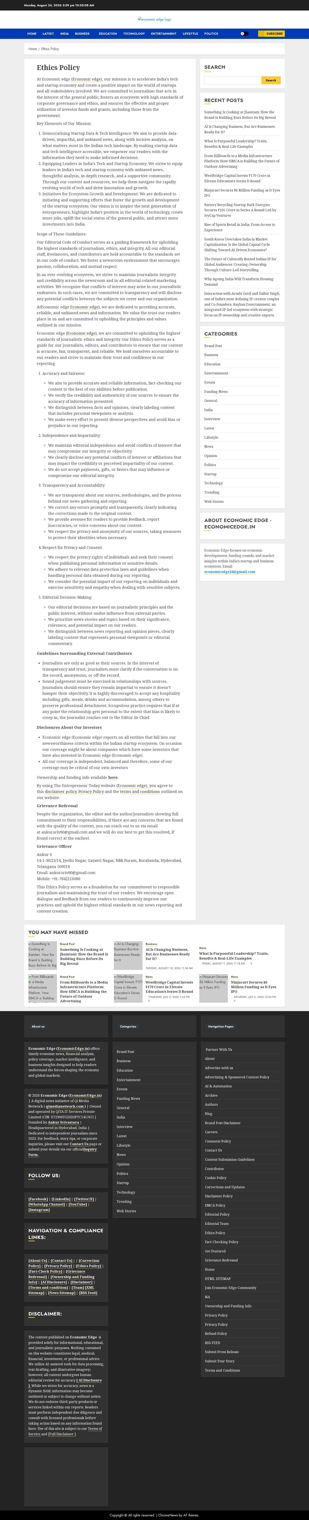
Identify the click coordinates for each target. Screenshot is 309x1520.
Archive (211, 1095)
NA (207, 1297)
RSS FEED (212, 1342)
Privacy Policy (91, 791)
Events (209, 382)
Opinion (210, 455)
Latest (48, 34)
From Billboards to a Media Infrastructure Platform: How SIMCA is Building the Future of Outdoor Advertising (241, 161)
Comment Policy (218, 1141)
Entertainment (164, 34)
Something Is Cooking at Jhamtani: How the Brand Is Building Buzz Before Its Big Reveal (240, 115)
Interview (212, 419)
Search (214, 67)
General (210, 400)
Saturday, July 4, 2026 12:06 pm (255, 997)
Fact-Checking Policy (221, 1242)
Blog (208, 1113)
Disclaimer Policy (219, 1196)
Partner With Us (218, 1049)
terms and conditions (140, 791)
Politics (211, 34)
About (210, 1058)
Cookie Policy (215, 1177)
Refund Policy (216, 1333)
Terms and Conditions (222, 1370)
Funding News (216, 391)
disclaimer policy (61, 791)
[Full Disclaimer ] (62, 1434)
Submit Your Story (219, 1361)
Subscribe (275, 34)
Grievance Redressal (221, 1260)
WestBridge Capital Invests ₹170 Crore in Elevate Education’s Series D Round (169, 987)
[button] (253, 34)
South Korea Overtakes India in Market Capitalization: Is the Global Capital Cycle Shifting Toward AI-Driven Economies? (237, 244)
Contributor (214, 1168)
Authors (211, 1104)
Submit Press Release (222, 1352)
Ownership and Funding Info (228, 1306)
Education (108, 34)
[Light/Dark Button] (244, 34)
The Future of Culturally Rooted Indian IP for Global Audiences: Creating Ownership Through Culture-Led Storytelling (240, 264)
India (64, 34)
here (113, 777)
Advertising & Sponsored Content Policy (237, 1077)
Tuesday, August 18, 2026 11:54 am (169, 968)
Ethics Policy (215, 1233)
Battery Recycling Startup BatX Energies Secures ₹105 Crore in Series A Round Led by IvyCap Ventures (240, 210)
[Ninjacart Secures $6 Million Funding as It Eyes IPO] (213, 988)
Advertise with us (219, 1068)
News (208, 446)
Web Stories (214, 501)
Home (31, 34)
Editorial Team (217, 1223)
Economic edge (87, 79)
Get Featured (215, 1251)
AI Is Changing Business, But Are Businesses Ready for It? (168, 954)
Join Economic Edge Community (230, 1287)
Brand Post (213, 345)
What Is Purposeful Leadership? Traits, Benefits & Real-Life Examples (234, 955)
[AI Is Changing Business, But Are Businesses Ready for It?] (128, 955)
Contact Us (213, 1150)
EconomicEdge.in (73, 1048)
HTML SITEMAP (218, 1278)
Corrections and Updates (225, 1187)
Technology (134, 34)
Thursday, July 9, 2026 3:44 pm (169, 997)
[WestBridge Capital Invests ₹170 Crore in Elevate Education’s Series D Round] (128, 988)
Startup (210, 474)
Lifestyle (190, 34)
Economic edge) (82, 333)
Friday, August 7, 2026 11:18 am (223, 963)
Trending (211, 492)
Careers (211, 1132)
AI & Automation (218, 1086)
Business (82, 34)
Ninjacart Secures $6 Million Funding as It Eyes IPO (253, 987)
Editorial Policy (217, 1214)
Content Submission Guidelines (230, 1159)
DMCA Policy (215, 1205)
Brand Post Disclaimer (223, 1123)
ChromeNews (168, 1515)
